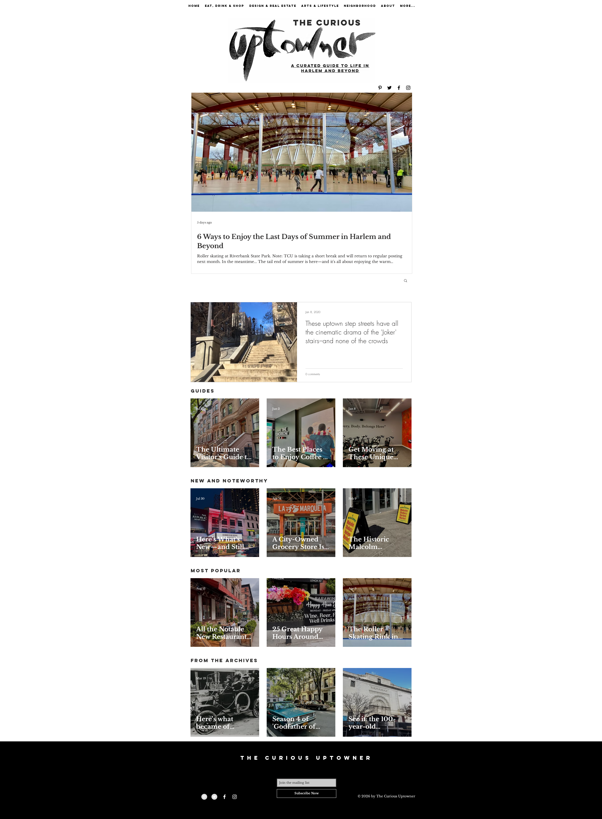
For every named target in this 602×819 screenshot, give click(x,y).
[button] (405, 280)
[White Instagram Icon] (235, 797)
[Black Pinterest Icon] (380, 88)
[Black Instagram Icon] (408, 88)
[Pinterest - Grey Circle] (204, 797)
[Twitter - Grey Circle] (214, 797)
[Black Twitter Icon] (389, 88)
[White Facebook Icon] (224, 797)
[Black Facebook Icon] (399, 88)
